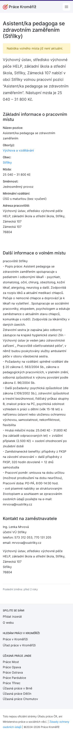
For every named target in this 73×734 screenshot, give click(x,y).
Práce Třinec (11, 683)
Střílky (7, 162)
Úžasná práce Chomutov (20, 699)
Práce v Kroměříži (15, 639)
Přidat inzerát (12, 616)
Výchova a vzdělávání (18, 150)
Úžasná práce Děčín (17, 693)
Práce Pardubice (14, 678)
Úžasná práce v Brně (17, 688)
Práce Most (11, 662)
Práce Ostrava (13, 672)
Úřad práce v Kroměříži (19, 645)
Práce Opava (12, 667)
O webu (8, 622)
